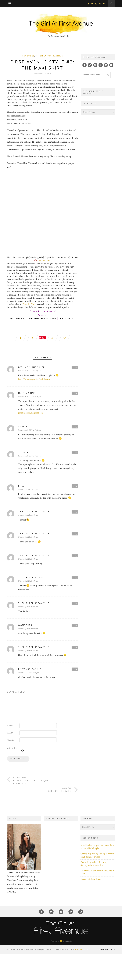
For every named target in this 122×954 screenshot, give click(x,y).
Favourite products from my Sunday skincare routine (93, 864)
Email (10, 733)
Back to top (106, 949)
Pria (21, 485)
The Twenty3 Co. (81, 949)
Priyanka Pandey (30, 669)
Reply (74, 367)
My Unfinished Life (31, 367)
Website (10, 740)
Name (10, 725)
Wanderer (25, 625)
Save (44, 338)
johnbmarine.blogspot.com (30, 412)
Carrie (22, 426)
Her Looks (28, 56)
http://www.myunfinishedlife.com (34, 379)
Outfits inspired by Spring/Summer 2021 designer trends (97, 855)
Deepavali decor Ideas (90, 879)
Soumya (23, 452)
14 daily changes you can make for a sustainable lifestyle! (97, 847)
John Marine (26, 393)
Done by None (44, 260)
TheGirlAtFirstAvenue (49, 56)
